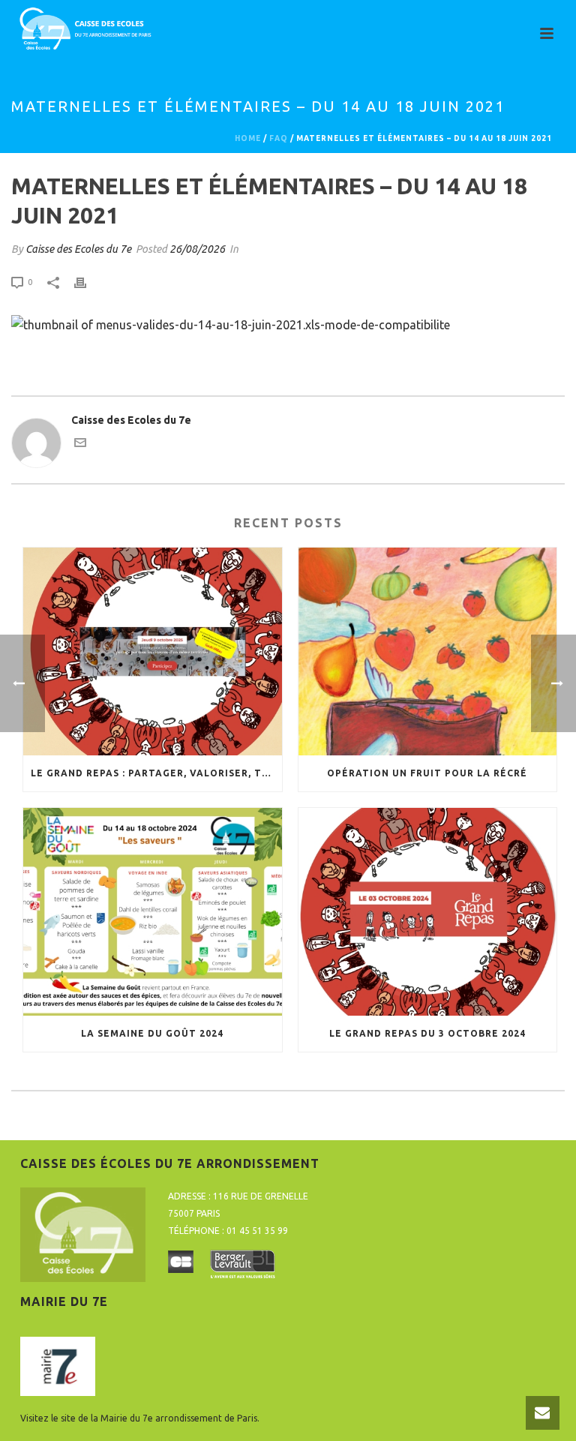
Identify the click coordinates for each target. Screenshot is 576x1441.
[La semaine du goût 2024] (152, 912)
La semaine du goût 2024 (152, 1033)
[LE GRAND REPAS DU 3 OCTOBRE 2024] (427, 912)
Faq (278, 138)
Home (248, 138)
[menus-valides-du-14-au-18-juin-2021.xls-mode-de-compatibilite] (230, 323)
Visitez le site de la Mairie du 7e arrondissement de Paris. (140, 1418)
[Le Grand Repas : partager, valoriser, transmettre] (152, 651)
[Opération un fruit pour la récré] (427, 651)
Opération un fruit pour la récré (427, 773)
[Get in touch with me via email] (80, 445)
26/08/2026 (197, 249)
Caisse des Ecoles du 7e (78, 249)
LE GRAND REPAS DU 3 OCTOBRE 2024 (427, 1033)
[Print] (87, 281)
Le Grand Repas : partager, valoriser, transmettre (156, 773)
